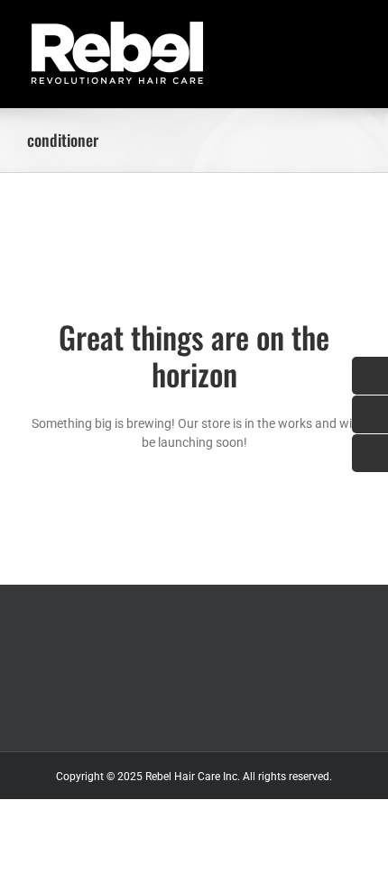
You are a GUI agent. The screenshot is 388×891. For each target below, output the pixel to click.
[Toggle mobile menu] (353, 27)
